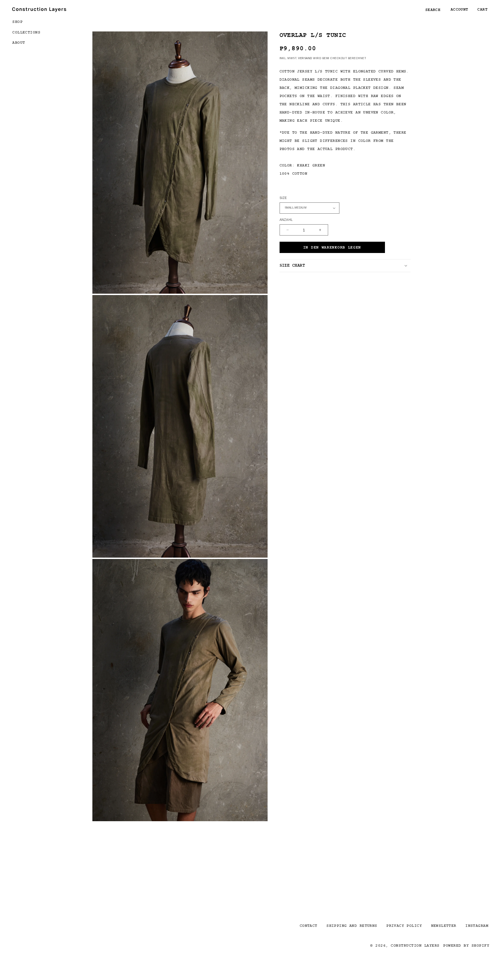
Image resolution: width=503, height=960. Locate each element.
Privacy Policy (404, 925)
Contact (309, 925)
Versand (305, 57)
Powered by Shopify (466, 945)
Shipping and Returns (351, 925)
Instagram (476, 925)
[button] (29, 21)
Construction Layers (415, 945)
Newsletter (443, 925)
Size (283, 197)
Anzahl (286, 220)
